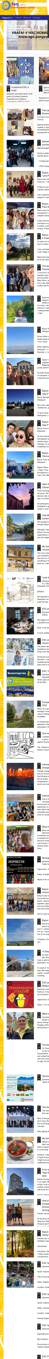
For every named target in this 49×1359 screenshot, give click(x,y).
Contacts (36, 17)
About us (27, 17)
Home (18, 17)
